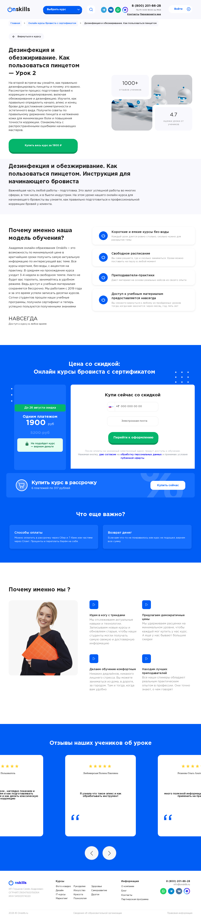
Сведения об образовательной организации (97, 913)
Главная (15, 23)
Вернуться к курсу (29, 37)
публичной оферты (132, 458)
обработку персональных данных (141, 454)
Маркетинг (62, 898)
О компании (127, 886)
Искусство (79, 890)
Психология (80, 898)
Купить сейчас (168, 485)
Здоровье (96, 886)
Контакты (133, 14)
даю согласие (107, 454)
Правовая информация (179, 913)
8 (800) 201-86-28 (146, 5)
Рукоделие (79, 886)
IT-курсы (60, 895)
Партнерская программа (134, 899)
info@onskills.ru (182, 885)
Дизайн (60, 890)
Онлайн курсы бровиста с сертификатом (52, 23)
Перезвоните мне (150, 14)
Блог (124, 891)
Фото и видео (63, 886)
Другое (95, 895)
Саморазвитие (99, 890)
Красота (78, 895)
